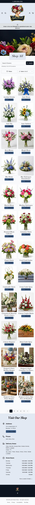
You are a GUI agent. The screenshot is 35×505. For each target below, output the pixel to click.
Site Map (26, 502)
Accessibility (19, 502)
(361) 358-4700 (18, 1)
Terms (8, 502)
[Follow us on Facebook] (17, 493)
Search (31, 63)
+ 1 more (12, 448)
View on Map (11, 431)
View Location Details (25, 478)
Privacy (13, 502)
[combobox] (26, 71)
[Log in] (29, 13)
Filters (10, 71)
